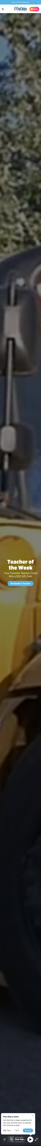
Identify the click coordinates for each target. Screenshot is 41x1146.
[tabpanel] (20, 579)
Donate (35, 9)
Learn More (20, 582)
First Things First (20, 1139)
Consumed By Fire (21, 1141)
